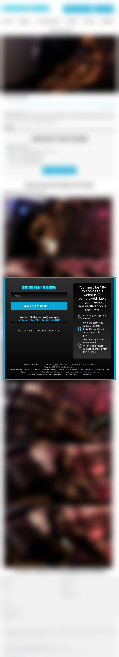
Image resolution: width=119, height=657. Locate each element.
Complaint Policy (71, 374)
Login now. (54, 330)
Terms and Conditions (53, 374)
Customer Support (35, 374)
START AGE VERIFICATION (39, 306)
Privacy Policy (86, 374)
